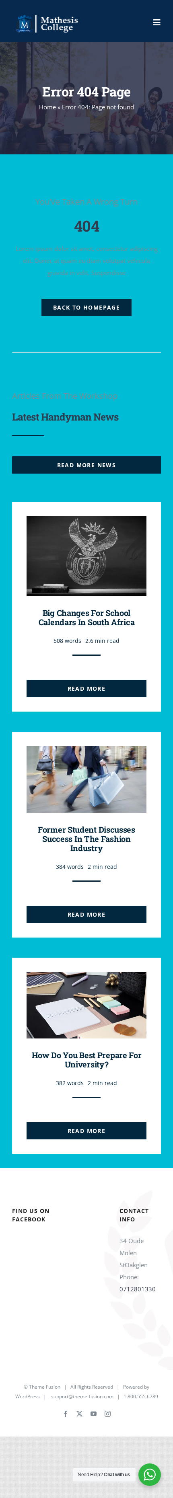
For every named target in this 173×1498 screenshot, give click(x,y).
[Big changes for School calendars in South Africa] (86, 522)
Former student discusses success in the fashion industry (86, 838)
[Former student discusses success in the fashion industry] (86, 752)
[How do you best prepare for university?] (86, 978)
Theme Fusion (44, 1386)
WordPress (27, 1396)
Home (47, 107)
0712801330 (137, 1289)
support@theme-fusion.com (82, 1396)
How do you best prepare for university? (87, 1059)
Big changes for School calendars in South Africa (87, 617)
